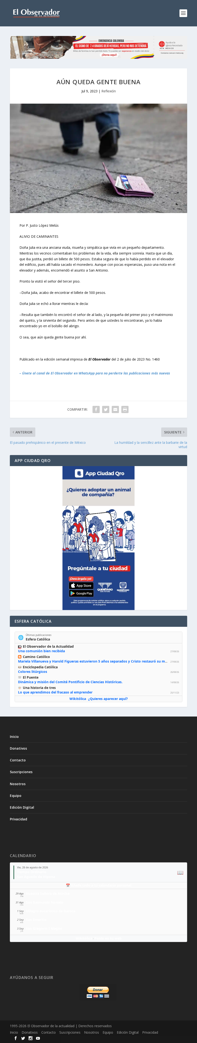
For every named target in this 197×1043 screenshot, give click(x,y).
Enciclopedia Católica (40, 667)
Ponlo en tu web (108, 938)
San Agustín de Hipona (36, 876)
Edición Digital (22, 807)
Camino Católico (36, 656)
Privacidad (18, 819)
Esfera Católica (38, 639)
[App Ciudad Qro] (98, 538)
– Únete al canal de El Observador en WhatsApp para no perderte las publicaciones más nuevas (94, 373)
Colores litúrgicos (32, 671)
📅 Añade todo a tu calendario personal (98, 885)
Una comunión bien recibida (41, 651)
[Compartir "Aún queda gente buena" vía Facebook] (96, 409)
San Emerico (36, 919)
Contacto (18, 760)
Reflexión (108, 91)
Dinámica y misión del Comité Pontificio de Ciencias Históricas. (70, 682)
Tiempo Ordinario (31, 872)
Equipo (15, 795)
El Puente (30, 677)
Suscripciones (21, 772)
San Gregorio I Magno (44, 928)
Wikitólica (77, 698)
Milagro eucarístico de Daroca (50, 911)
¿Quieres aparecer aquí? (108, 698)
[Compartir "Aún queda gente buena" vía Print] (125, 409)
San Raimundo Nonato (44, 902)
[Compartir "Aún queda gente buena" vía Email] (115, 409)
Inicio (14, 736)
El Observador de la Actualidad (48, 646)
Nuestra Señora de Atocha (47, 893)
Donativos (18, 748)
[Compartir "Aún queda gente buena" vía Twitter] (106, 409)
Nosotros (17, 784)
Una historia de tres (39, 687)
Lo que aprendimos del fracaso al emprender (55, 692)
